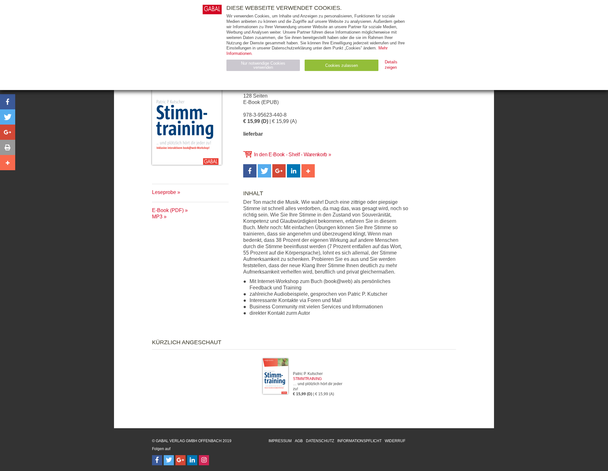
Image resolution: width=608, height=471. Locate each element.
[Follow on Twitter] (169, 460)
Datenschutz (320, 441)
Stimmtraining (307, 379)
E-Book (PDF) (168, 210)
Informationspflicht (359, 441)
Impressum (280, 441)
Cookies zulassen (341, 65)
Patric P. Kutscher (308, 373)
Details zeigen (391, 65)
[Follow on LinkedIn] (192, 460)
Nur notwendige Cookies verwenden (263, 65)
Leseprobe (164, 192)
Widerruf (395, 441)
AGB (299, 441)
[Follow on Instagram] (204, 460)
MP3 (157, 216)
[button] (249, 170)
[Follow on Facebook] (157, 460)
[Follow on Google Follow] (180, 460)
